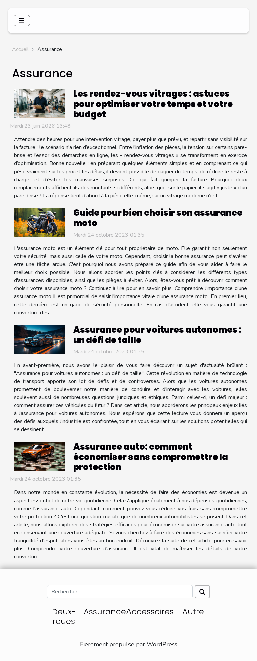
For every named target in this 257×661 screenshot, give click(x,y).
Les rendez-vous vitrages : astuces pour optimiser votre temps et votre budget (153, 104)
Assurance (105, 611)
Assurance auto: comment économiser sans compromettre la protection (150, 457)
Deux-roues (64, 616)
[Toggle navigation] (22, 20)
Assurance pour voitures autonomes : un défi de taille (157, 335)
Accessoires (150, 611)
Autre (193, 611)
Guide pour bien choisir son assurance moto (157, 218)
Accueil (20, 49)
